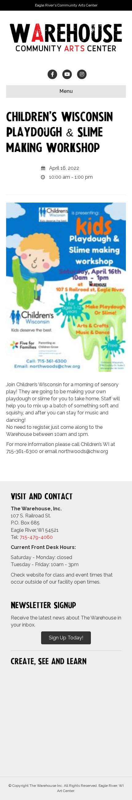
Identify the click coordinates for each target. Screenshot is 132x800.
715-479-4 (32, 537)
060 (48, 537)
